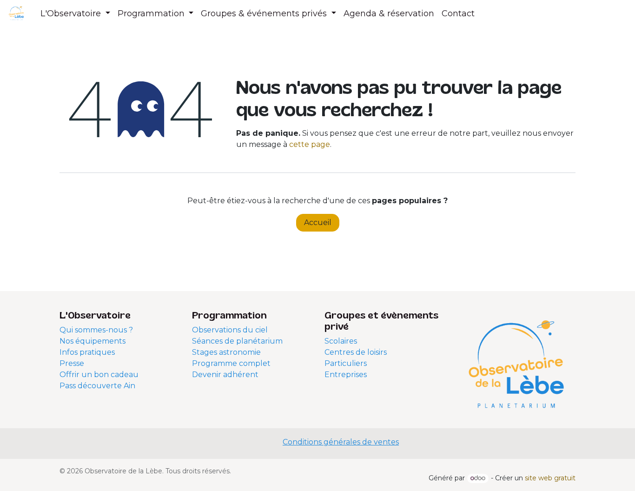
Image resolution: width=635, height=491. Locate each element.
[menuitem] (75, 14)
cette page (309, 144)
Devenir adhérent (225, 374)
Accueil (317, 222)
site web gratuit (550, 478)
